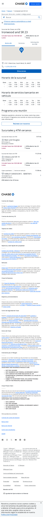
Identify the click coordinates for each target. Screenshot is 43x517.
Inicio (3, 11)
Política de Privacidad (9, 514)
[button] (41, 503)
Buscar (9, 11)
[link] (3, 440)
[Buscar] (39, 17)
